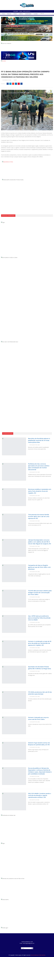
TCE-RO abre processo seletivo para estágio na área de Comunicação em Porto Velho (40, 592)
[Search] (52, 13)
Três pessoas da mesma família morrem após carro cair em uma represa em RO (38, 516)
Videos (15, 13)
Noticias (9, 13)
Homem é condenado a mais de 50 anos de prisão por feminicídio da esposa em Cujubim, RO (39, 643)
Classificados (28, 13)
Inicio (3, 13)
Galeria (21, 13)
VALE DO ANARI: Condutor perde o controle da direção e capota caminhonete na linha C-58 (39, 795)
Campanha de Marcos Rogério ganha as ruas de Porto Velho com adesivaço (39, 567)
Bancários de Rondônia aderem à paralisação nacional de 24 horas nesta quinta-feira (39, 440)
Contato (36, 13)
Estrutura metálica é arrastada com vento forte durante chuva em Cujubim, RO (39, 491)
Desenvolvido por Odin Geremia (38, 955)
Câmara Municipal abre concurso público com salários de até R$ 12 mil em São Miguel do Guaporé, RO (39, 542)
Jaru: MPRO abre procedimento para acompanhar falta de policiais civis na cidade (39, 618)
